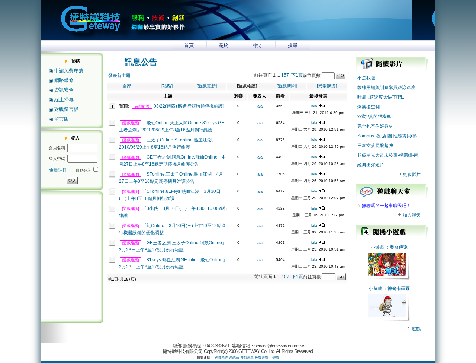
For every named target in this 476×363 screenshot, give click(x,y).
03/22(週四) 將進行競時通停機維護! (189, 106)
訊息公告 (141, 62)
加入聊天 (411, 215)
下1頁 (297, 75)
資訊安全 (64, 90)
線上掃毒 (64, 99)
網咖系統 (221, 357)
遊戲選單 (247, 357)
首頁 (189, 45)
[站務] (167, 86)
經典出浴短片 (370, 165)
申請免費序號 (68, 70)
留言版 (61, 119)
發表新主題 (119, 75)
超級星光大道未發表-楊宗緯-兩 (387, 155)
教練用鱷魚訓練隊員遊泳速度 (386, 87)
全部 (126, 86)
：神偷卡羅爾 (396, 288)
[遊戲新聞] (287, 86)
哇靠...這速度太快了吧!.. (380, 97)
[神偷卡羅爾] (387, 315)
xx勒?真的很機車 (374, 116)
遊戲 (416, 328)
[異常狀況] (327, 86)
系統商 (234, 357)
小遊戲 (377, 247)
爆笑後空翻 (368, 106)
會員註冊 (58, 170)
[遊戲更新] (207, 86)
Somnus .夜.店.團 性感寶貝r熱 (387, 135)
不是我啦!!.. (368, 77)
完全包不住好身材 (375, 126)
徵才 (258, 45)
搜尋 (293, 45)
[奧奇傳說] (387, 274)
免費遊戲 (261, 357)
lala (260, 106)
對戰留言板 (66, 109)
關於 (223, 45)
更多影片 (411, 174)
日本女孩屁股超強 (375, 145)
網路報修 (64, 80)
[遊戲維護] (142, 106)
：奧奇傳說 (396, 247)
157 (285, 75)
